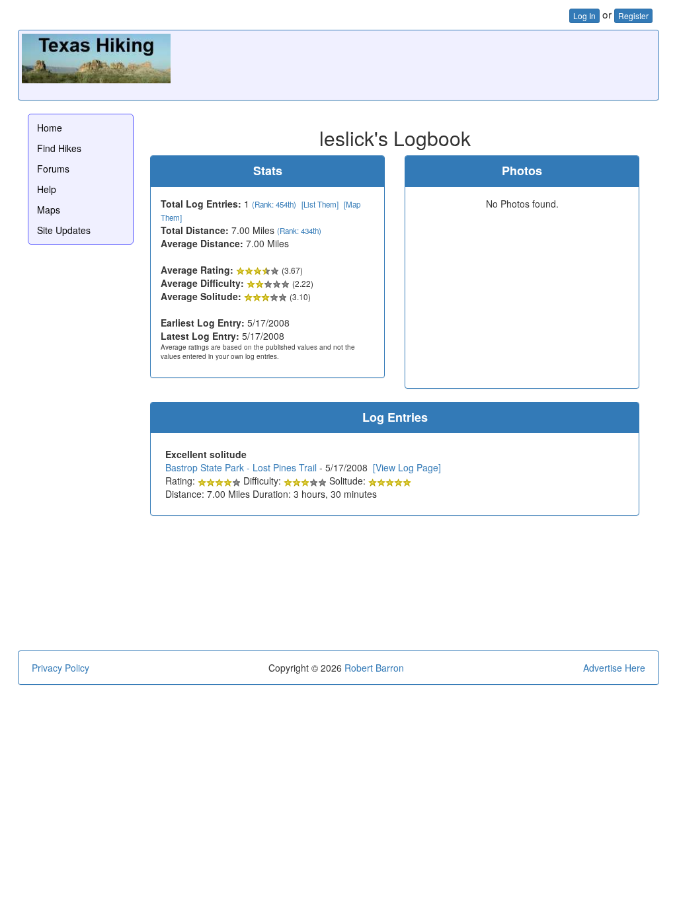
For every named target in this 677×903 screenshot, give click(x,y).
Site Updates (64, 230)
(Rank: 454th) (274, 204)
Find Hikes (59, 148)
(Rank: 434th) (299, 230)
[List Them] (319, 204)
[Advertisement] (414, 63)
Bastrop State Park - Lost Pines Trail (241, 467)
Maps (48, 209)
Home (49, 127)
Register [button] (633, 15)
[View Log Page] (407, 467)
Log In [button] (584, 15)
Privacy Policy (60, 667)
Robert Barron (374, 667)
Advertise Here (614, 667)
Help (46, 189)
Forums (53, 168)
